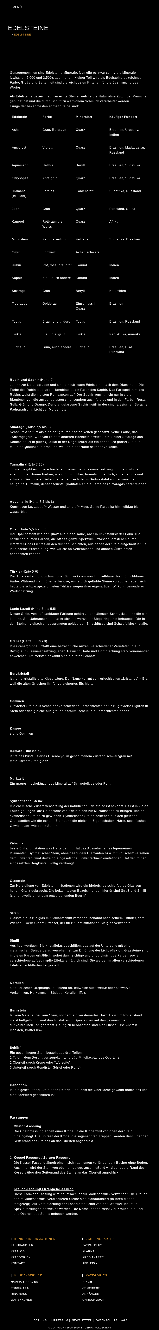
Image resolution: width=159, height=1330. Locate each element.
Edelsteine (22, 34)
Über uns (39, 1320)
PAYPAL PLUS (92, 1245)
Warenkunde (21, 1299)
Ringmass (19, 1293)
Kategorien (21, 1257)
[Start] (9, 34)
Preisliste (20, 1287)
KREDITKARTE (93, 1257)
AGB (124, 1320)
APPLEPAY (90, 1263)
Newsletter (82, 1320)
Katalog (18, 1251)
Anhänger (90, 1293)
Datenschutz (107, 1320)
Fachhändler (22, 1245)
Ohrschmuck (93, 1299)
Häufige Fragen (24, 1281)
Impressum (59, 1320)
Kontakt (18, 1263)
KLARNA (88, 1251)
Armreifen (91, 1287)
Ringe (87, 1281)
